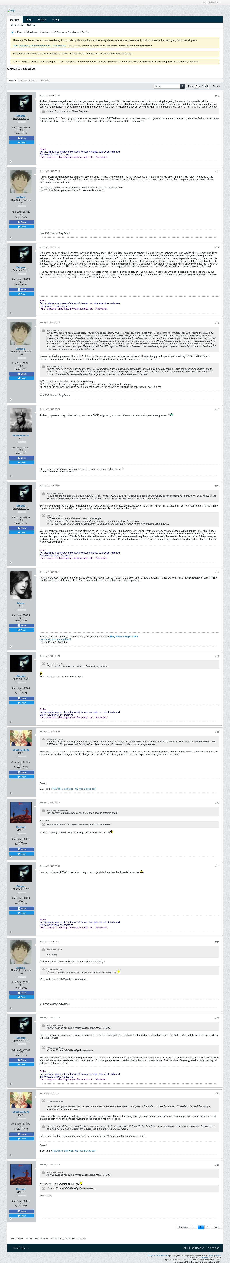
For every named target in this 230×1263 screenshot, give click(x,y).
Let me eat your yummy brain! (55, 639)
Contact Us (197, 1248)
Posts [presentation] (12, 80)
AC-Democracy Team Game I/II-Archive (71, 32)
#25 (217, 803)
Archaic (21, 197)
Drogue (20, 115)
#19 (217, 323)
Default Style (19, 1248)
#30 (217, 1165)
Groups (56, 19)
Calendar (31, 25)
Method (21, 827)
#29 (217, 1093)
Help (185, 1248)
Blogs (29, 19)
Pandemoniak (21, 435)
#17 (217, 171)
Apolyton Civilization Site (158, 1255)
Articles (42, 19)
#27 (217, 942)
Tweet (23, 142)
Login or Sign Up (210, 2)
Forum (20, 32)
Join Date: (17, 127)
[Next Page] (207, 86)
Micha (21, 603)
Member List (17, 25)
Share (23, 138)
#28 (217, 1018)
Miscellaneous (33, 32)
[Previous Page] (205, 86)
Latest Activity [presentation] (28, 80)
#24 (217, 732)
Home (13, 1238)
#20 (217, 409)
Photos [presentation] (45, 80)
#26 (217, 866)
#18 (217, 247)
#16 (217, 96)
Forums (15, 19)
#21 (217, 486)
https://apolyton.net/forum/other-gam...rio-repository (39, 45)
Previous (183, 1227)
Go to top (213, 1248)
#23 (217, 656)
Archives (46, 32)
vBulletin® (205, 1258)
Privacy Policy (215, 1255)
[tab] (12, 80)
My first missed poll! (85, 788)
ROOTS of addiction (62, 788)
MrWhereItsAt (21, 750)
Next (217, 1227)
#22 (217, 572)
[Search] (182, 86)
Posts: (18, 133)
